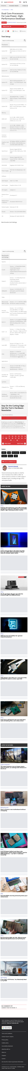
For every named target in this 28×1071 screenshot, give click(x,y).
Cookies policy (5, 1043)
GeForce (23, 452)
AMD (16, 456)
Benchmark (15, 452)
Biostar (10, 456)
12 (12, 436)
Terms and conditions (7, 1033)
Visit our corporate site (12, 1023)
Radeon (4, 456)
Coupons (4, 1055)
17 (3, 438)
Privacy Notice (20, 423)
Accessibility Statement (7, 1046)
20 (12, 438)
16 (25, 436)
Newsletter (24, 31)
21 (15, 438)
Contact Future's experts (7, 1036)
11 (9, 436)
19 (9, 438)
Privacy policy (5, 1039)
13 (15, 436)
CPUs (12, 9)
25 (10, 440)
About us (4, 1052)
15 (22, 436)
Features (4, 22)
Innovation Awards (13, 5)
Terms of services (18, 422)
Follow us (16, 31)
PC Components (5, 9)
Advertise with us (6, 1049)
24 (25, 438)
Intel (9, 452)
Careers (3, 1058)
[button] (26, 2)
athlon (4, 452)
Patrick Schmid (12, 22)
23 (22, 438)
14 (18, 436)
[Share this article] (2, 31)
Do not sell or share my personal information (12, 1061)
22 (18, 438)
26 (17, 440)
